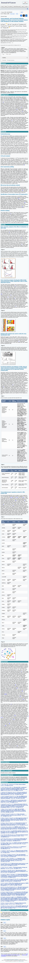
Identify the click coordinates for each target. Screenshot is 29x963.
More (12, 42)
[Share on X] (24, 16)
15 (12, 497)
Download (4, 60)
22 (6, 694)
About (6, 6)
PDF (22, 12)
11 (18, 198)
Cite (17, 13)
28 (13, 719)
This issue (12, 13)
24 (23, 699)
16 (23, 497)
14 (10, 497)
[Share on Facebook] (21, 16)
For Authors (10, 6)
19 (22, 691)
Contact (26, 6)
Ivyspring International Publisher (12, 959)
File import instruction (10, 60)
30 (5, 725)
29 (9, 723)
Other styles (8, 54)
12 (22, 206)
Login (23, 6)
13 (1, 294)
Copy (3, 54)
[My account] (27, 9)
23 (20, 696)
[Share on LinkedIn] (26, 16)
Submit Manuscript (16, 6)
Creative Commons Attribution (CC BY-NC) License (14, 954)
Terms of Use (21, 961)
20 (4, 694)
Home (2, 6)
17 (15, 684)
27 (2, 717)
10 (22, 190)
